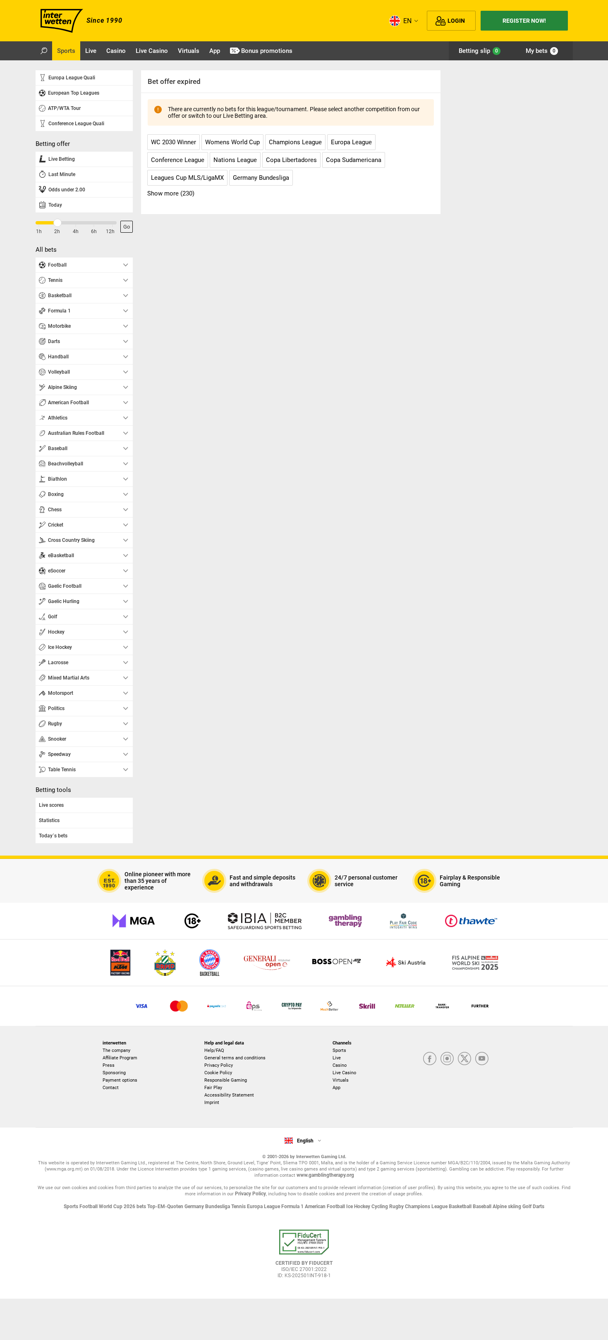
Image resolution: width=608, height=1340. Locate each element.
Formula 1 (293, 1206)
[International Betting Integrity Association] (265, 921)
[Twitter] (464, 1059)
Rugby (397, 1206)
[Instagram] (447, 1059)
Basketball (461, 1206)
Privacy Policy (218, 1065)
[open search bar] (44, 50)
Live (337, 1058)
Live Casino (344, 1072)
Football (89, 1206)
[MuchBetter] (329, 1006)
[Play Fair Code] (403, 921)
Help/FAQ (214, 1050)
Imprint (211, 1102)
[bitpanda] (291, 1006)
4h (76, 231)
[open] (304, 1257)
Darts (538, 1206)
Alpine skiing (507, 1206)
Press (109, 1065)
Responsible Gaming (225, 1080)
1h (39, 231)
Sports (339, 1050)
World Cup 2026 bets (123, 1206)
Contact (111, 1087)
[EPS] (254, 1006)
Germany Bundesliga (207, 1206)
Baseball (483, 1206)
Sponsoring (114, 1072)
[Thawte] (471, 921)
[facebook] (429, 1059)
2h (57, 231)
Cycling (380, 1206)
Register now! (524, 20)
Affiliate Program (120, 1058)
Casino (340, 1065)
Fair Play (213, 1087)
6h (94, 231)
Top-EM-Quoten (165, 1206)
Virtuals (341, 1080)
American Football (325, 1206)
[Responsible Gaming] (192, 921)
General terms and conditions (235, 1058)
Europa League (264, 1206)
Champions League (427, 1206)
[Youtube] (481, 1059)
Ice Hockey (358, 1206)
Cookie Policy (218, 1072)
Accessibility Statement (229, 1095)
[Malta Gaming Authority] (133, 921)
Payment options (120, 1080)
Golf (527, 1206)
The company (116, 1050)
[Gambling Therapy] (345, 921)
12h (110, 231)
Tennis (239, 1206)
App (336, 1087)
